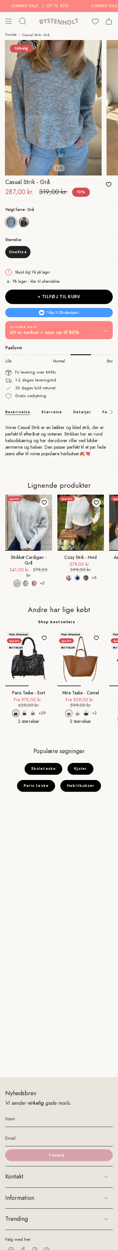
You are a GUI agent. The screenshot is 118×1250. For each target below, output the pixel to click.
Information (19, 1198)
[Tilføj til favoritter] (108, 184)
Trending (16, 1219)
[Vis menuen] (8, 21)
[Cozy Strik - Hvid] (80, 523)
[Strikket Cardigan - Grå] (28, 523)
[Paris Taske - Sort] (28, 658)
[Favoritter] (95, 21)
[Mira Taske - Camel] (80, 658)
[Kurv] (109, 21)
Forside (11, 34)
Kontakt (14, 1176)
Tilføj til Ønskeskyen (62, 313)
